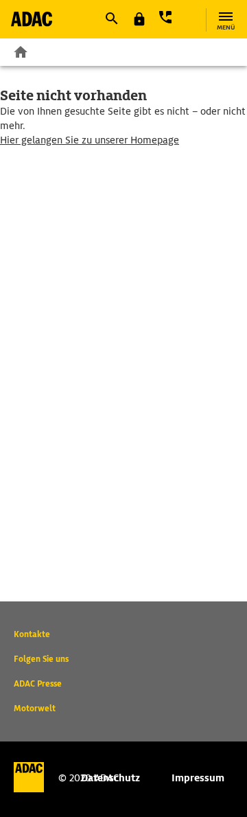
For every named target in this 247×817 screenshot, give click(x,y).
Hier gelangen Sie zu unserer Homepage (89, 140)
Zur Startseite (20, 51)
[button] (111, 19)
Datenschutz (110, 778)
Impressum (198, 778)
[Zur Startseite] (31, 19)
